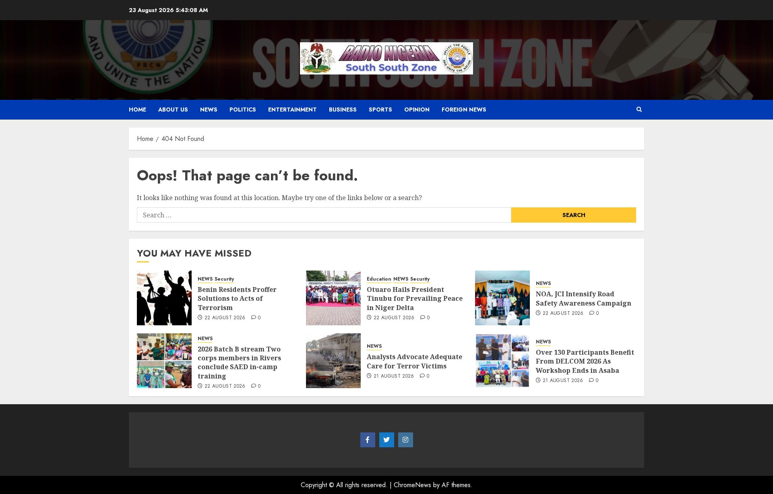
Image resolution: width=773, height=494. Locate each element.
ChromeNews (412, 485)
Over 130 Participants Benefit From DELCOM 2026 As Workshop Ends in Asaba (585, 361)
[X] (386, 440)
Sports (380, 109)
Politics (242, 109)
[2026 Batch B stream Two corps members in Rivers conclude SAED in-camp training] (164, 360)
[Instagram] (405, 440)
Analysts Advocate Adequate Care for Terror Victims (414, 361)
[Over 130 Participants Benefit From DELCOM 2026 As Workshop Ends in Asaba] (502, 360)
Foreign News (464, 109)
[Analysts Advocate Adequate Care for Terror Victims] (333, 360)
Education (379, 279)
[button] (639, 109)
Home (137, 109)
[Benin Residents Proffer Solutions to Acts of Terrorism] (164, 298)
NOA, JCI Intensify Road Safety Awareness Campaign (583, 298)
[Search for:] (324, 215)
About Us (173, 109)
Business (343, 109)
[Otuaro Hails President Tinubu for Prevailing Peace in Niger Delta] (333, 298)
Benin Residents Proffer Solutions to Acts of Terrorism (237, 298)
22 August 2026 (225, 318)
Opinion (417, 109)
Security (224, 279)
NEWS (208, 109)
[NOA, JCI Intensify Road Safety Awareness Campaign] (502, 298)
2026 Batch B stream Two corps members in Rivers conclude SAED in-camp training (239, 362)
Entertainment (292, 109)
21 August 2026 (394, 376)
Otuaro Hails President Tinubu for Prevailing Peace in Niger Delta (415, 298)
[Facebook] (367, 440)
